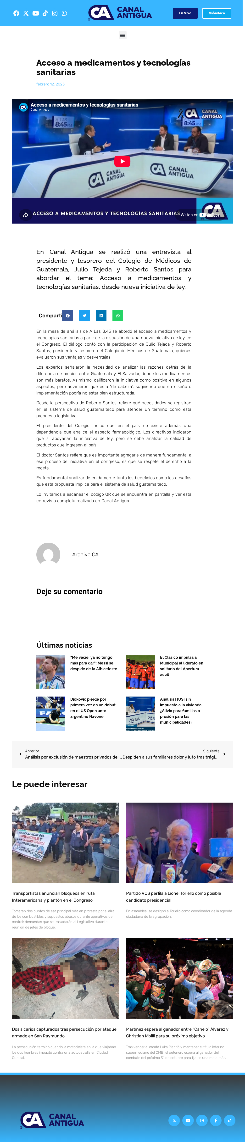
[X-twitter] (26, 13)
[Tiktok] (45, 13)
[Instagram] (55, 13)
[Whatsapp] (64, 13)
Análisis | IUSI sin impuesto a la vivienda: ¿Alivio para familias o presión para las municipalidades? (181, 711)
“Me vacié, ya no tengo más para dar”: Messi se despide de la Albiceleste (93, 663)
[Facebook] (16, 13)
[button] (123, 35)
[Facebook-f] (216, 1120)
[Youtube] (35, 13)
